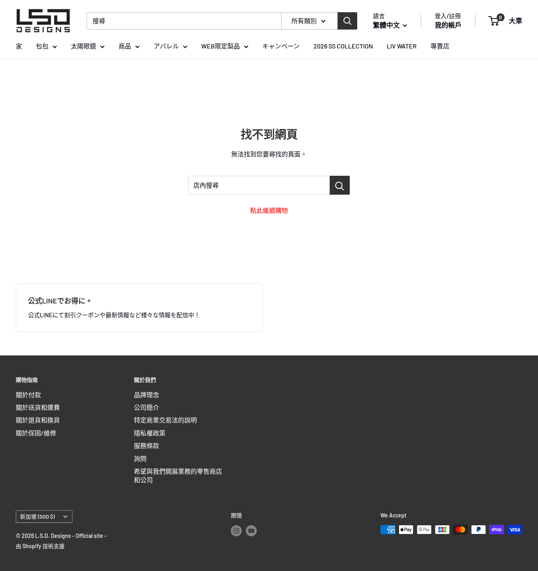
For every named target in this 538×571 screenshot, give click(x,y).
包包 (42, 46)
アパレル (166, 46)
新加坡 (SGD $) (37, 516)
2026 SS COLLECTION (343, 46)
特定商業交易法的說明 (165, 420)
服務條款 (146, 445)
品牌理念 (146, 394)
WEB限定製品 (220, 46)
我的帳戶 (448, 25)
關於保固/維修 (36, 433)
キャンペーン (281, 46)
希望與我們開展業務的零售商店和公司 (178, 475)
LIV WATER (402, 46)
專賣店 (439, 46)
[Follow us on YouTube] (251, 530)
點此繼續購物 (269, 210)
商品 (125, 46)
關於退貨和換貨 (38, 420)
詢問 (140, 458)
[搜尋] (347, 21)
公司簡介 (146, 407)
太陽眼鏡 (83, 46)
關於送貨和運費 (38, 407)
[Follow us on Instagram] (236, 530)
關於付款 (28, 394)
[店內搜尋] (340, 185)
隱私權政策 (149, 433)
